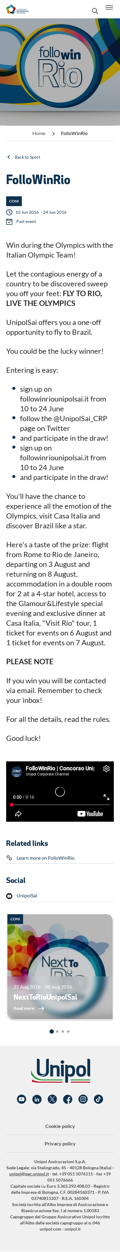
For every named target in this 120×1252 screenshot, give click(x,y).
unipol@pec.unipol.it (29, 1173)
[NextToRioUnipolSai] (60, 966)
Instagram (83, 1099)
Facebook (67, 1099)
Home (38, 133)
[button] (52, 1031)
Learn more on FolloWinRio (45, 858)
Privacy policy (60, 1143)
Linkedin (37, 1099)
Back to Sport (27, 157)
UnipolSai (27, 895)
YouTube (21, 1099)
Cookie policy (60, 1126)
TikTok (98, 1099)
